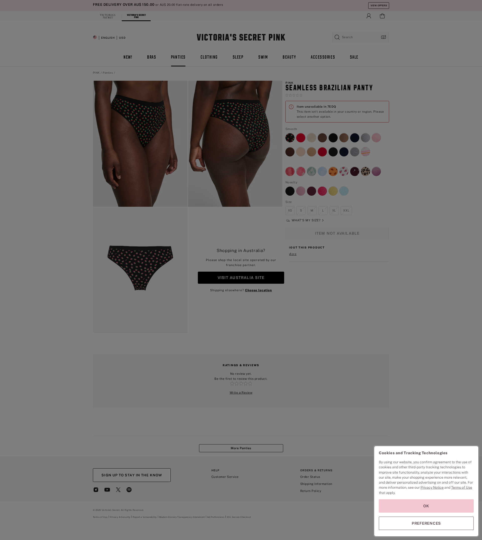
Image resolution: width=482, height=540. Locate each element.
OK (426, 506)
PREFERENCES (426, 523)
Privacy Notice (432, 487)
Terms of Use (461, 487)
